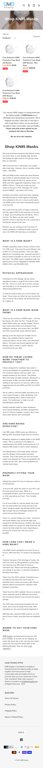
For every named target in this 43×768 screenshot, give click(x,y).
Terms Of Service (12, 698)
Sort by (6, 34)
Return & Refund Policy (14, 717)
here (16, 464)
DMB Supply (7, 636)
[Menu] (38, 5)
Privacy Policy (10, 705)
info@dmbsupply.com (29, 681)
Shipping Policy (11, 711)
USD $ (21, 732)
